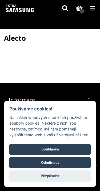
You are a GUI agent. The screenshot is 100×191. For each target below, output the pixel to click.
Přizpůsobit (50, 176)
